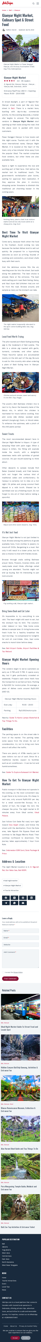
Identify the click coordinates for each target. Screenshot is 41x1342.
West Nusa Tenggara (10, 1265)
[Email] (23, 903)
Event (4, 1284)
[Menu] (38, 3)
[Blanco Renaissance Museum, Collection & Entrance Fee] (20, 1088)
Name (6, 931)
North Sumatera (8, 1262)
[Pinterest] (23, 898)
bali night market (10, 881)
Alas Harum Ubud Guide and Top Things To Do (19, 1148)
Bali (12, 108)
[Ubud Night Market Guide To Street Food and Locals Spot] (20, 1007)
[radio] (5, 81)
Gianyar (6, 1023)
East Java (5, 1259)
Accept (15, 1338)
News (4, 1290)
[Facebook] (6, 898)
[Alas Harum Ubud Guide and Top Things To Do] (20, 1129)
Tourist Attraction (11, 890)
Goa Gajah (13, 825)
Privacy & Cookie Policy (28, 1326)
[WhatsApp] (14, 903)
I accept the (14, 972)
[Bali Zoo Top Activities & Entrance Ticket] (20, 1207)
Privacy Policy (18, 972)
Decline (25, 1338)
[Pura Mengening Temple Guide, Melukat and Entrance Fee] (20, 1166)
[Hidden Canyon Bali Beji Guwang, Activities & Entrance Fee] (20, 1047)
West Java (6, 1253)
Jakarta (5, 1247)
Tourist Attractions (9, 1281)
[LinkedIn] (31, 898)
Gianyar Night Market (12, 886)
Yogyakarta (6, 1250)
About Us (13, 1326)
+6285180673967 (10, 1317)
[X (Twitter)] (14, 898)
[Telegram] (6, 903)
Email (6, 938)
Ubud (11, 1104)
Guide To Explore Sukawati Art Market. (22, 772)
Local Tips (6, 1287)
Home (4, 1278)
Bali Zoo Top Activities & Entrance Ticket (18, 1227)
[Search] (33, 3)
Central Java (6, 1256)
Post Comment (10, 979)
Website (7, 945)
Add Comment (10, 952)
